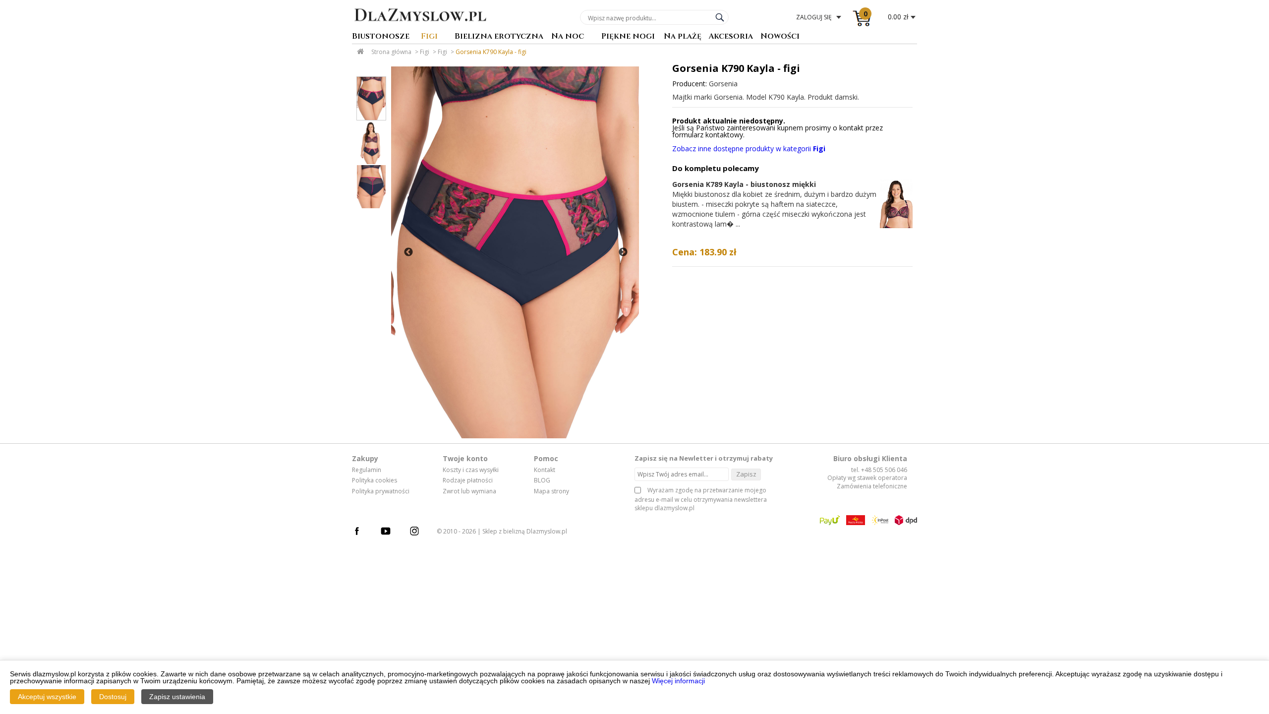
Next (623, 252)
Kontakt (544, 470)
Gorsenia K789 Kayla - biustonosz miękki (744, 184)
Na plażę (682, 37)
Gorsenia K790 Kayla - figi (491, 52)
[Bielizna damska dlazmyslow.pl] (420, 28)
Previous (408, 252)
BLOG (542, 480)
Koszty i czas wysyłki (471, 470)
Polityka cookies (374, 480)
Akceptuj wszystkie (47, 697)
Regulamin (366, 470)
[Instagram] (419, 532)
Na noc (567, 37)
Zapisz (746, 474)
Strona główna (391, 52)
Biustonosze (380, 37)
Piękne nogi (628, 37)
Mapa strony (551, 491)
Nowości (780, 37)
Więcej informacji (678, 681)
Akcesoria (730, 37)
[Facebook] (362, 532)
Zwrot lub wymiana (469, 491)
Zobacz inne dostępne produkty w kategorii (748, 148)
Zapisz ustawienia (177, 697)
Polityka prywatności (380, 491)
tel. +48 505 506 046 (879, 470)
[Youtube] (391, 532)
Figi (429, 37)
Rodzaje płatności (468, 480)
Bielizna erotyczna (499, 37)
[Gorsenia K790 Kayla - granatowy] (515, 252)
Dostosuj (112, 697)
